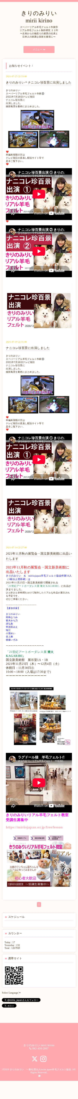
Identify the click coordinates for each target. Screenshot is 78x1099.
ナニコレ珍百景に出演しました (28, 348)
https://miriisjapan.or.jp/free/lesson (34, 827)
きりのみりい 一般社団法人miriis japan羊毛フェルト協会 (40, 1069)
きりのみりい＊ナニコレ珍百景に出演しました (39, 82)
